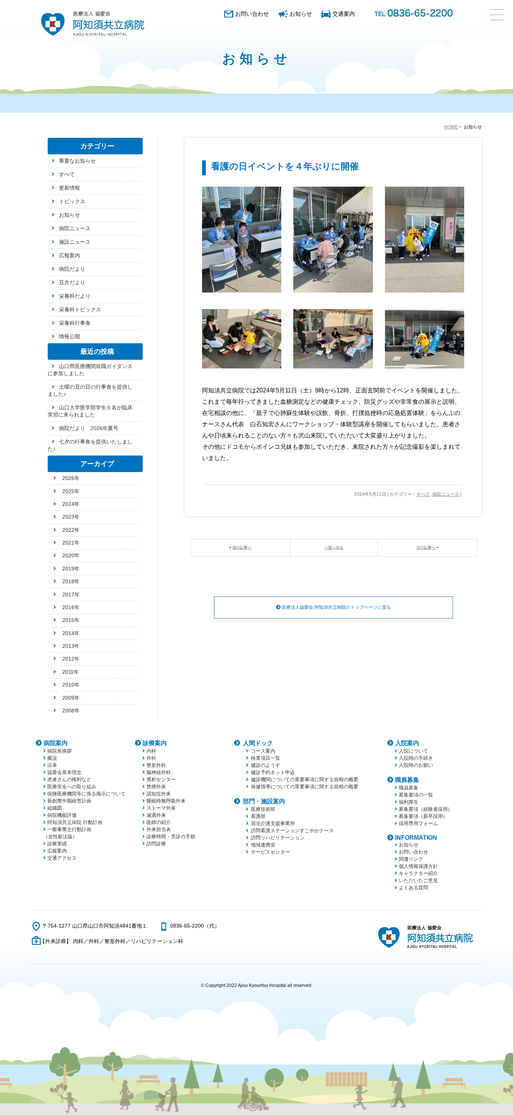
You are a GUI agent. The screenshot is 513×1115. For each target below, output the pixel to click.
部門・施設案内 (264, 801)
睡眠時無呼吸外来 (166, 801)
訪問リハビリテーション (278, 837)
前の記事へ (241, 547)
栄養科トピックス (80, 309)
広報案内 (69, 255)
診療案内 (155, 743)
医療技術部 (263, 809)
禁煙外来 (156, 786)
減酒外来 (156, 815)
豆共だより (72, 282)
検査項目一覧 (265, 758)
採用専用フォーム (418, 823)
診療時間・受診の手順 (170, 836)
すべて (423, 494)
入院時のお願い (416, 765)
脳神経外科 (158, 772)
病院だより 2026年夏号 (88, 428)
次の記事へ (425, 547)
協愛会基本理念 (64, 772)
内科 (151, 751)
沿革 (52, 765)
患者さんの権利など (69, 779)
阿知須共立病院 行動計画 (75, 822)
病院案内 (56, 743)
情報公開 (69, 336)
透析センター (161, 779)
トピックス (72, 201)
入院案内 (407, 743)
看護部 (258, 816)
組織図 (54, 808)
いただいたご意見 (418, 880)
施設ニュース (75, 242)
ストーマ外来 (161, 808)
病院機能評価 (62, 815)
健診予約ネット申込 (273, 772)
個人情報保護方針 (418, 866)
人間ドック (258, 743)
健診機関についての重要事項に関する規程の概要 (304, 779)
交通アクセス (62, 858)
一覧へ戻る (333, 547)
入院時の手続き (416, 758)
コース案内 (263, 751)
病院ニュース (445, 494)
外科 (151, 758)
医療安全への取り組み (71, 786)
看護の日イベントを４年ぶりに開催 (285, 166)
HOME (451, 127)
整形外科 (156, 765)
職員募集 (407, 780)
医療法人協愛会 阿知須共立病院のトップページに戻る (336, 607)
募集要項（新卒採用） (423, 816)
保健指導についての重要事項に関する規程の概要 (304, 786)
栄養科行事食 (75, 323)
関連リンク (411, 859)
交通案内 (343, 14)
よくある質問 (413, 887)
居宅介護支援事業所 (273, 823)
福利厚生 (408, 802)
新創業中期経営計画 (69, 801)
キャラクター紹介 (418, 873)
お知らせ (301, 14)
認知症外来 (158, 794)
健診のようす (265, 765)
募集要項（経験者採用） (426, 809)
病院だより (72, 269)
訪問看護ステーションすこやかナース (292, 830)
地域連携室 (263, 845)
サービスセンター (270, 852)
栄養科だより (75, 296)
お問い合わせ (252, 14)
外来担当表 (158, 829)
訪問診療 (156, 843)
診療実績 (57, 843)
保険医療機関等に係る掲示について (86, 794)
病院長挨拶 (59, 751)
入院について (413, 751)
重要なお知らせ (77, 161)
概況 (52, 758)
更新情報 (69, 188)
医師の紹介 (158, 822)
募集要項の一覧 (416, 795)
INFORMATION (416, 837)
